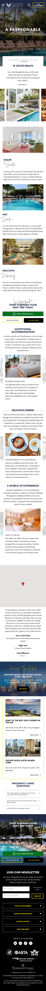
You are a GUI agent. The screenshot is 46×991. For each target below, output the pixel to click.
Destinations (16, 59)
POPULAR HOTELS (23, 921)
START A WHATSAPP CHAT (24, 314)
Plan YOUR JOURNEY (38, 4)
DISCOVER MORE (23, 929)
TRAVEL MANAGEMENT (23, 906)
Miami (35, 59)
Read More (23, 689)
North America (24, 59)
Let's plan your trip (12, 320)
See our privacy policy (37, 888)
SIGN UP (37, 896)
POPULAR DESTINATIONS (23, 914)
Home (10, 59)
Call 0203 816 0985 (33, 320)
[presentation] (1, 107)
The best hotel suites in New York (20, 761)
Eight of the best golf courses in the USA (22, 721)
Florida (31, 59)
